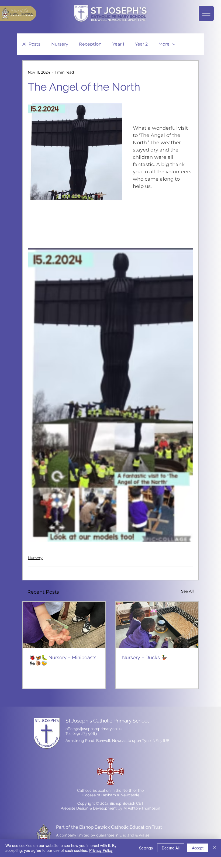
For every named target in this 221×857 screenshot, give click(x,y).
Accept (197, 848)
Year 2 (141, 44)
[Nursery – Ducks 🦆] (157, 625)
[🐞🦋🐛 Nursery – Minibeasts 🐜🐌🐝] (64, 625)
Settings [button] (146, 848)
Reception (90, 44)
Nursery (59, 44)
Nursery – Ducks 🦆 (144, 657)
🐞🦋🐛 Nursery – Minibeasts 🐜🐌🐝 (62, 660)
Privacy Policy (101, 850)
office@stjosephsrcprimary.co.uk (93, 729)
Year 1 (118, 44)
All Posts (31, 44)
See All (187, 591)
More (164, 44)
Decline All (170, 848)
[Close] (214, 848)
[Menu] (206, 13)
